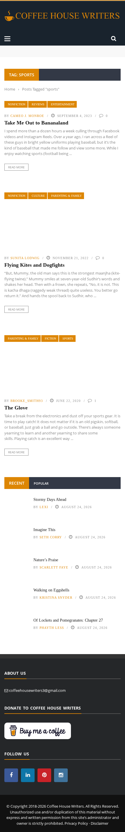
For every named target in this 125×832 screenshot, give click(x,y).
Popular (41, 483)
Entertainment (62, 104)
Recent (16, 483)
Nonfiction (16, 104)
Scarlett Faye (54, 567)
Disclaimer (99, 823)
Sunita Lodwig (25, 258)
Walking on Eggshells (51, 590)
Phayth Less (52, 627)
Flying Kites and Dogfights (34, 265)
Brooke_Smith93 (26, 401)
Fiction (50, 338)
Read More (16, 167)
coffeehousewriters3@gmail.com (37, 690)
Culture (38, 195)
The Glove (16, 408)
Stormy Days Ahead (20, 48)
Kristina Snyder (56, 597)
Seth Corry (51, 537)
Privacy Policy (76, 823)
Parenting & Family (66, 195)
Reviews (38, 104)
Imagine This (15, 54)
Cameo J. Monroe (27, 116)
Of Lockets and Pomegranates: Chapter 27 (68, 620)
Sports (68, 338)
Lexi (44, 507)
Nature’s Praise (45, 560)
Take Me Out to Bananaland (36, 123)
